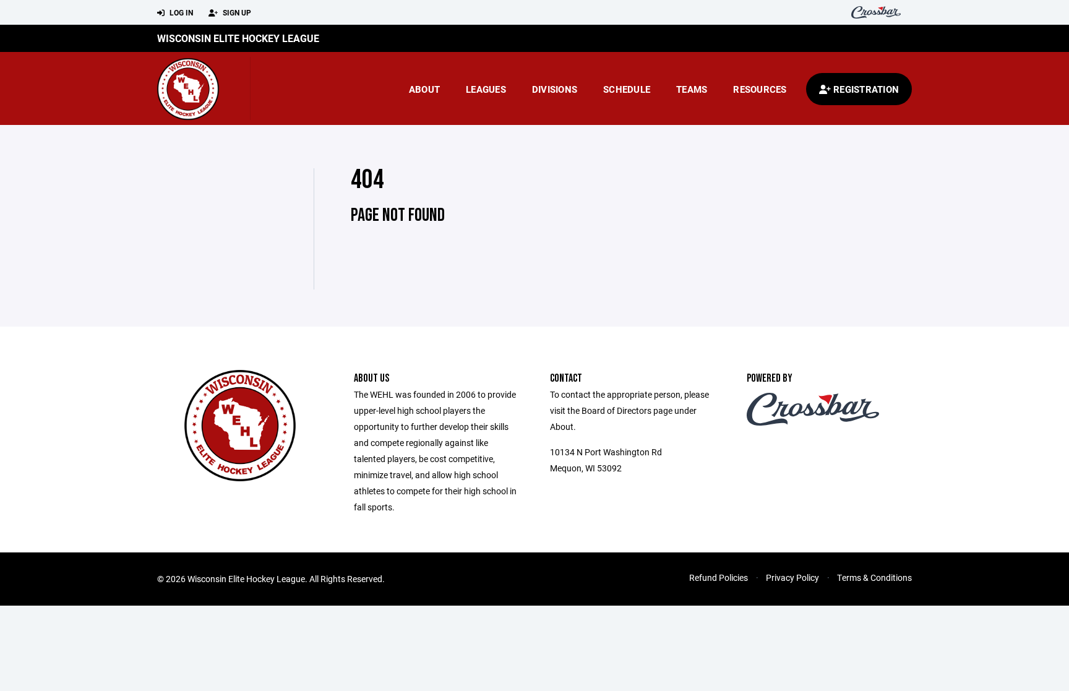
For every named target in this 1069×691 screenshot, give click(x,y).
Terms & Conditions (874, 577)
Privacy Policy (792, 577)
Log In (180, 12)
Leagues (486, 89)
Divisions (554, 89)
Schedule (626, 89)
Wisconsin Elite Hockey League (238, 38)
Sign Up (236, 12)
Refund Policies (718, 577)
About (424, 89)
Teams (691, 89)
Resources (759, 89)
